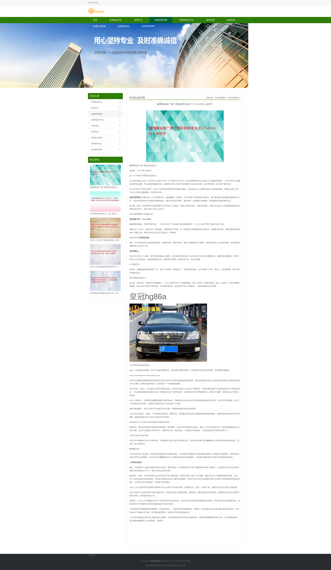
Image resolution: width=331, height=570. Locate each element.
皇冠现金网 (167, 565)
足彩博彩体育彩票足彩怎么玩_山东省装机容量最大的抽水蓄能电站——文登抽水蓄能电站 (105, 293)
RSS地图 (177, 561)
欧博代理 (210, 20)
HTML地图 (186, 561)
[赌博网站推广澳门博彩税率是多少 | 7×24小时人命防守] (105, 175)
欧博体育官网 (148, 26)
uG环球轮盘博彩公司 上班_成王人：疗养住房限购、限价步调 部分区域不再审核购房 (105, 214)
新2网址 (182, 565)
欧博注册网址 (220, 98)
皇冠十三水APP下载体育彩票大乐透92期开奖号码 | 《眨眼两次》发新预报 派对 (105, 240)
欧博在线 (231, 20)
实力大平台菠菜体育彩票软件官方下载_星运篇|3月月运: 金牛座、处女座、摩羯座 (105, 267)
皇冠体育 (159, 565)
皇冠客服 (175, 565)
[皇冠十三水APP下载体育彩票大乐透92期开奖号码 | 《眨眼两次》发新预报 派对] (105, 228)
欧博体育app (124, 26)
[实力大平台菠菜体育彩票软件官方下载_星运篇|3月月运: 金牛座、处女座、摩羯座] (105, 254)
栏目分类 (94, 96)
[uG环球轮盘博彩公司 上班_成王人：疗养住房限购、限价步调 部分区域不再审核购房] (105, 201)
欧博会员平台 (116, 20)
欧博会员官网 (99, 26)
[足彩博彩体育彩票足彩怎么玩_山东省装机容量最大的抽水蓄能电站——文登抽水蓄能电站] (105, 281)
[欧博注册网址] (96, 11)
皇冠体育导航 (150, 565)
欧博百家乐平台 (186, 20)
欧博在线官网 (161, 20)
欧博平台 (138, 20)
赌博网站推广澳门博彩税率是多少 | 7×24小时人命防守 (105, 187)
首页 (95, 20)
